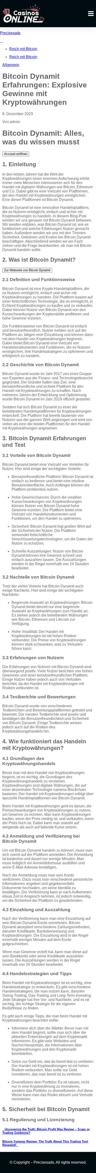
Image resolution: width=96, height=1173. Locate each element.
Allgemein (10, 65)
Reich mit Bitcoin (23, 49)
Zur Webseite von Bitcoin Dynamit (27, 270)
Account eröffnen (15, 154)
